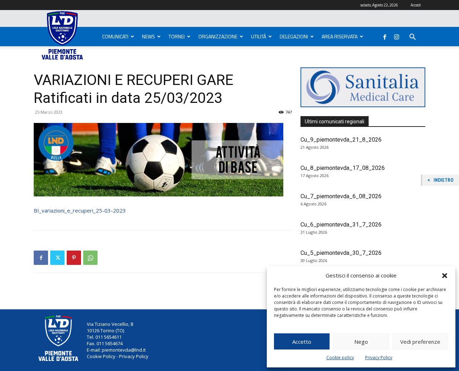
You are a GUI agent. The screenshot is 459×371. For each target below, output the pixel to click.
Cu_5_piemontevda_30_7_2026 (341, 252)
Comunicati (115, 36)
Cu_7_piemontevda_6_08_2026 (341, 196)
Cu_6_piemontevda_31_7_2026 (341, 224)
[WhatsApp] (90, 258)
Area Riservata (340, 36)
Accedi (416, 5)
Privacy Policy (378, 358)
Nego (361, 341)
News (148, 36)
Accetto (301, 341)
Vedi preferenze (420, 341)
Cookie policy (340, 358)
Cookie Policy (101, 356)
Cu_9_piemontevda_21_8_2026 (341, 139)
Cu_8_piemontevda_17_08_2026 (343, 168)
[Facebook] (384, 35)
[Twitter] (57, 258)
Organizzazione (217, 36)
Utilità (258, 36)
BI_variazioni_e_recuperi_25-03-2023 (80, 210)
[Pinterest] (74, 258)
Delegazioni (294, 36)
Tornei (177, 36)
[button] (444, 275)
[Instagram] (396, 35)
